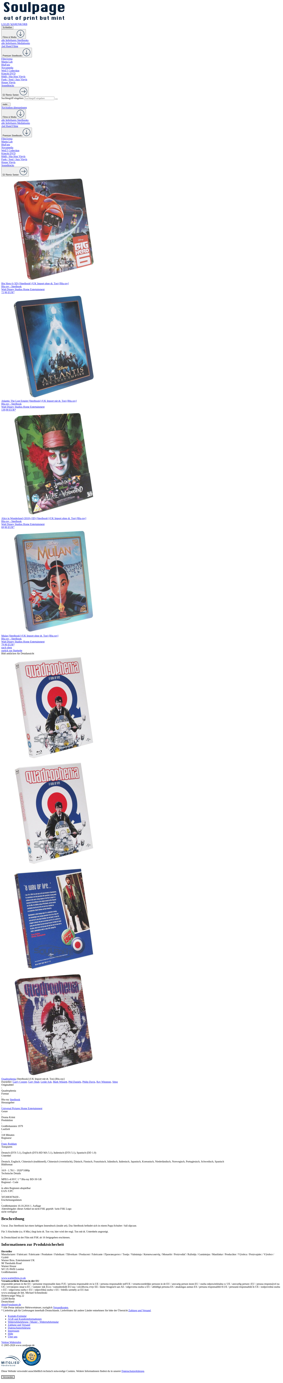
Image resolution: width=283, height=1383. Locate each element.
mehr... (6, 104)
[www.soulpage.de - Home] (34, 21)
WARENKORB (18, 24)
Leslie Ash (46, 1081)
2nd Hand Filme (9, 46)
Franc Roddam (9, 1143)
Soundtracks (7, 85)
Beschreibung (12, 1219)
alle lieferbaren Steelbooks (14, 40)
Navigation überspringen (14, 107)
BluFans (5, 64)
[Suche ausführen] (56, 99)
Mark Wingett (60, 1081)
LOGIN (5, 24)
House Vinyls (8, 82)
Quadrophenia (8, 1078)
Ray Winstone (103, 1081)
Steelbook (15, 1099)
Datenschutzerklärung (19, 1327)
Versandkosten (60, 1307)
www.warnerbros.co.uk (13, 1278)
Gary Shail (33, 1081)
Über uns (12, 1336)
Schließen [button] (7, 27)
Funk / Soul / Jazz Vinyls (14, 79)
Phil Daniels (74, 1081)
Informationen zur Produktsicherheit (32, 1244)
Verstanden (8, 1377)
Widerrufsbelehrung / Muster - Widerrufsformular (33, 1322)
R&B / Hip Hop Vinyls (13, 76)
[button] (141, 708)
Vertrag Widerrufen (11, 1342)
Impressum (13, 1330)
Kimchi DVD (8, 73)
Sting (115, 1081)
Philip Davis (88, 1081)
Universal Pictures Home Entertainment (21, 1108)
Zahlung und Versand (139, 1310)
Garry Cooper (20, 1081)
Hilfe (10, 1333)
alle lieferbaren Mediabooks (15, 43)
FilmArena (6, 58)
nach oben (6, 647)
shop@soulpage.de (11, 1304)
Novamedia (7, 67)
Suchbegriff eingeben (12, 98)
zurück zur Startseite (11, 650)
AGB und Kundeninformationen (25, 1319)
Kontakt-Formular (17, 1316)
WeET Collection (10, 70)
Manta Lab (7, 61)
